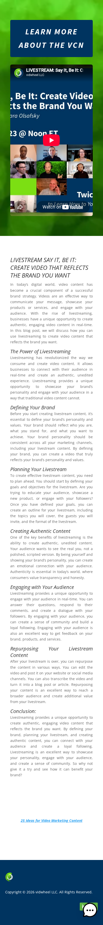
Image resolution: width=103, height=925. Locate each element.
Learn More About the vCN (51, 38)
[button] (90, 911)
